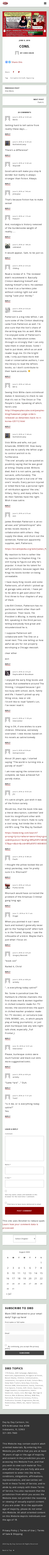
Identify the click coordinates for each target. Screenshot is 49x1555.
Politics (35, 1398)
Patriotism (9, 1398)
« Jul (8, 1293)
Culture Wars (37, 1380)
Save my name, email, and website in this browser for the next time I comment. (21, 1196)
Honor (30, 1388)
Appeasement (19, 1375)
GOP (25, 1388)
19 (24, 1278)
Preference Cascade (13, 1400)
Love (22, 1393)
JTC (14, 794)
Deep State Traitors (13, 1383)
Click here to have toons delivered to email (24, 1204)
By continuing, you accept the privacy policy (22, 1347)
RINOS (19, 1403)
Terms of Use (27, 1530)
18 (19, 1278)
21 (35, 1278)
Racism (36, 1400)
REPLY (7, 134)
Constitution (10, 1380)
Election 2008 (10, 1385)
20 (30, 1278)
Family (31, 1385)
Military (28, 1395)
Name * (8, 1164)
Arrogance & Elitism (34, 1375)
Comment (9, 1134)
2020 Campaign (21, 1373)
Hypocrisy (30, 78)
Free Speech (10, 1388)
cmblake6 (17, 247)
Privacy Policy (10, 1530)
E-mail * (8, 1178)
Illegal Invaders (11, 1390)
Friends (19, 1388)
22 (41, 1278)
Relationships (10, 1403)
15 (41, 1273)
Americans (9, 1375)
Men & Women (18, 1395)
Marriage (28, 1393)
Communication (31, 1378)
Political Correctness (22, 1398)
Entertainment (22, 1385)
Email (7, 1333)
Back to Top (7, 1550)
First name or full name (14, 1322)
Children (20, 1378)
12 (24, 1273)
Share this (17, 62)
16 (7, 1278)
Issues (16, 1393)
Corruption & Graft (17, 78)
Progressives (27, 1400)
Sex (23, 1403)
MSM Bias (35, 1395)
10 (13, 1273)
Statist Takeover (32, 1403)
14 (35, 1273)
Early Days (26, 1383)
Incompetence (24, 1390)
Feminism (39, 1385)
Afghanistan (32, 1373)
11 (19, 1273)
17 (13, 1278)
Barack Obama (10, 1378)
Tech (7, 1405)
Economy (34, 1383)
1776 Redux (9, 1373)
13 (30, 1273)
